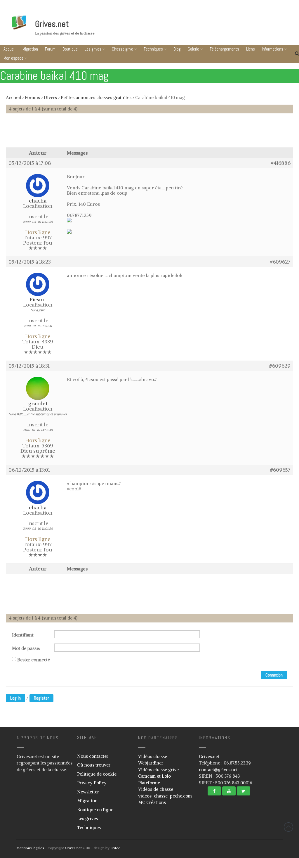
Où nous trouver (93, 765)
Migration (30, 49)
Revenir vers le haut (288, 827)
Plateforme (149, 783)
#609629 (280, 366)
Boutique (70, 49)
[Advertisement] (149, 133)
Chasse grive (122, 49)
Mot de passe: (26, 648)
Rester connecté (33, 659)
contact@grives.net (218, 769)
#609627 (280, 261)
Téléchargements (224, 49)
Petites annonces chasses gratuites (96, 97)
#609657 (280, 470)
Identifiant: (23, 635)
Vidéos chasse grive (158, 769)
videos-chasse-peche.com (165, 796)
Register (41, 698)
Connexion (274, 675)
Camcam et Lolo (154, 776)
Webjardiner (150, 763)
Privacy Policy (92, 783)
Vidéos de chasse (155, 789)
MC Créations (152, 802)
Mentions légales (30, 848)
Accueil (9, 49)
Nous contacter (92, 756)
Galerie (193, 49)
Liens (250, 49)
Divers (50, 97)
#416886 (281, 163)
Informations (272, 49)
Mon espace (13, 58)
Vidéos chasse (152, 756)
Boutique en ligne (95, 809)
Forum (50, 49)
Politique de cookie (97, 774)
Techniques (153, 49)
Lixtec (115, 848)
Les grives (93, 49)
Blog (177, 49)
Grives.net (52, 24)
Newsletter (88, 792)
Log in (15, 698)
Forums (32, 97)
